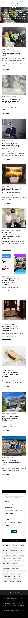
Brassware (5, 550)
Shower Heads (14, 563)
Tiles (19, 576)
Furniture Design (6, 555)
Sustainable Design (6, 576)
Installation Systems (17, 558)
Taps (14, 576)
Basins (22, 545)
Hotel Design (21, 555)
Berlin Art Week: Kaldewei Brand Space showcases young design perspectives (11, 191)
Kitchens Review (21, 600)
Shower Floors (6, 563)
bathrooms (16, 547)
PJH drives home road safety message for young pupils (11, 53)
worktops (19, 581)
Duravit (13, 140)
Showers (22, 565)
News (14, 7)
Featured (12, 553)
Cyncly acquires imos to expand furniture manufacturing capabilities (10, 281)
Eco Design (5, 553)
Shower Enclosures (19, 560)
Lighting (4, 560)
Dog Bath (21, 550)
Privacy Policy (22, 598)
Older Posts (6, 483)
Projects (13, 413)
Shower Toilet (15, 568)
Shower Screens (6, 568)
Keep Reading (6, 69)
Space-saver (5, 573)
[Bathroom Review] (14, 4)
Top (14, 615)
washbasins (5, 578)
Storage (12, 573)
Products (13, 96)
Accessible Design (6, 545)
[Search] (20, 1)
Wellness (5, 581)
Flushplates (19, 553)
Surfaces (18, 573)
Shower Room (14, 565)
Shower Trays (5, 571)
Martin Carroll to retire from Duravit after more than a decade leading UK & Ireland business (11, 146)
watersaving (13, 578)
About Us (14, 600)
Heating (14, 555)
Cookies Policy (8, 600)
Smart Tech (22, 571)
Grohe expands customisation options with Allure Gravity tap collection (10, 373)
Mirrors (10, 560)
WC (19, 578)
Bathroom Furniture (7, 547)
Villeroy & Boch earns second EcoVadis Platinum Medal (11, 462)
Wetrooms (12, 581)
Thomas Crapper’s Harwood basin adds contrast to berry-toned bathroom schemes (10, 327)
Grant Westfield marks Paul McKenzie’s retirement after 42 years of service (11, 236)
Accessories (15, 545)
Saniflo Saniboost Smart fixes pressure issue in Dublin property (10, 418)
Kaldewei (13, 186)
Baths (22, 547)
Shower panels (6, 565)
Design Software (13, 550)
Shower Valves (14, 571)
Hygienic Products (6, 558)
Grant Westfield (15, 230)
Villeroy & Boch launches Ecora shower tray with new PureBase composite (11, 101)
